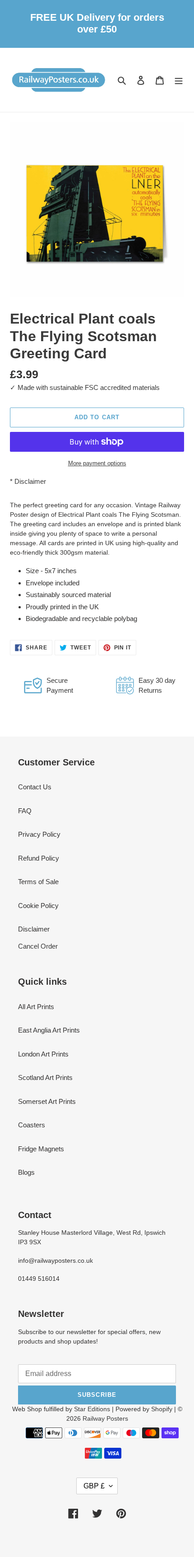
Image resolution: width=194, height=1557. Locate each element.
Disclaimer (30, 481)
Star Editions (92, 1409)
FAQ (25, 811)
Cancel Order (38, 946)
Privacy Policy (39, 834)
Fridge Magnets (41, 1149)
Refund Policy (38, 858)
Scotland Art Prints (45, 1077)
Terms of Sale (38, 881)
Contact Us (34, 787)
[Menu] (178, 80)
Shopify (161, 1409)
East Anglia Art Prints (49, 1030)
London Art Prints (43, 1054)
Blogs (26, 1172)
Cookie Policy (38, 905)
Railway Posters (105, 1418)
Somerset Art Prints (47, 1101)
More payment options (97, 463)
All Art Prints (36, 1006)
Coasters (31, 1125)
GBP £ (94, 1486)
